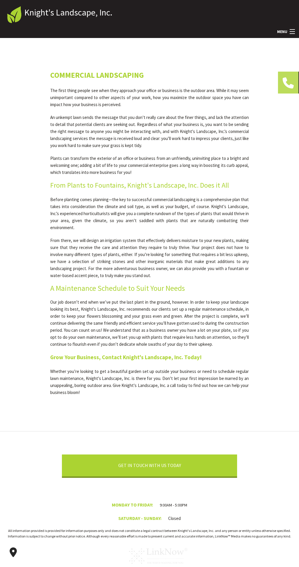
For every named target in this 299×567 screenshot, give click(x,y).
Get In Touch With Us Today (149, 465)
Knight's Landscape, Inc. (68, 12)
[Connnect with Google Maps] (13, 552)
